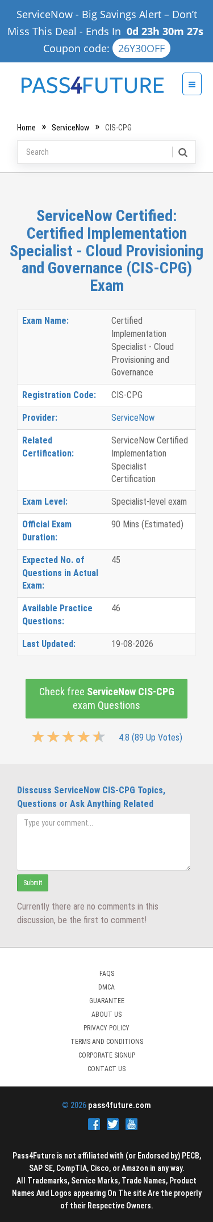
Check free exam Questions (106, 698)
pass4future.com (119, 1105)
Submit (32, 883)
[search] (182, 152)
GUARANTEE (106, 1001)
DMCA (106, 987)
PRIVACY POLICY (106, 1028)
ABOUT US (106, 1014)
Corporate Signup (106, 1055)
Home (26, 127)
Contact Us (106, 1069)
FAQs (106, 974)
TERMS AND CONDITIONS (106, 1042)
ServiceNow (70, 127)
